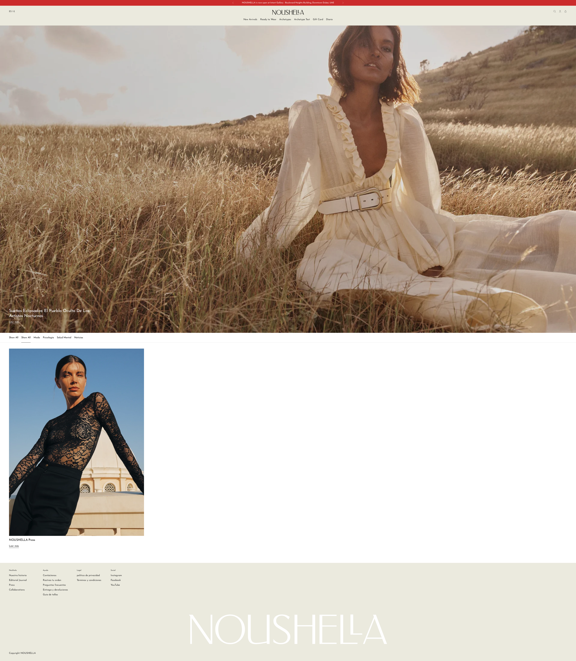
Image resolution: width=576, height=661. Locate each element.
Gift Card (318, 19)
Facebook (116, 580)
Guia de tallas (50, 594)
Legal (79, 570)
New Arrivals (250, 19)
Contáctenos (49, 575)
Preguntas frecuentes (54, 585)
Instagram (116, 575)
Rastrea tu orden (52, 580)
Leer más (14, 322)
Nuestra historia (18, 575)
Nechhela (13, 570)
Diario (329, 19)
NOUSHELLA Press (22, 540)
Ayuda (45, 570)
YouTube (115, 585)
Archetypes (285, 19)
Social (113, 570)
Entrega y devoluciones (55, 590)
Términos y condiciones (89, 580)
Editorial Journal (18, 580)
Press (12, 585)
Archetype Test (302, 19)
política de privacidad (88, 575)
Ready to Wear (268, 19)
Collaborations (17, 590)
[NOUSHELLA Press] (76, 442)
